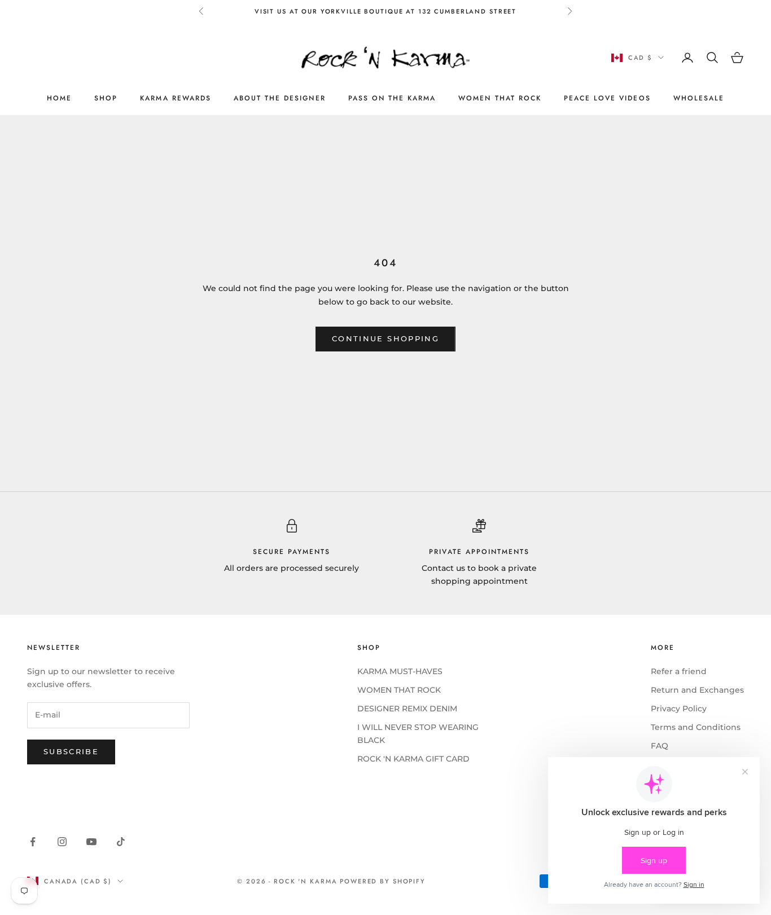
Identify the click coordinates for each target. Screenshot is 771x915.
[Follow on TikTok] (120, 841)
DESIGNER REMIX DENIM (407, 708)
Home (59, 98)
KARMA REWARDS (175, 98)
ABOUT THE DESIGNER (280, 98)
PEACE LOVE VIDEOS (607, 98)
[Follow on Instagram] (62, 841)
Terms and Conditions (696, 727)
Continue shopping (385, 338)
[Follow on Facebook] (32, 841)
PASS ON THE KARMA (392, 98)
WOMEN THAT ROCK (499, 98)
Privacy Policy (679, 708)
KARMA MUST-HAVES (400, 671)
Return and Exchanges (697, 690)
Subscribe (71, 751)
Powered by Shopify (383, 881)
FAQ (659, 746)
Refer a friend (679, 671)
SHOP (105, 98)
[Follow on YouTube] (91, 841)
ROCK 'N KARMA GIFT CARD (413, 759)
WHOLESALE (698, 98)
